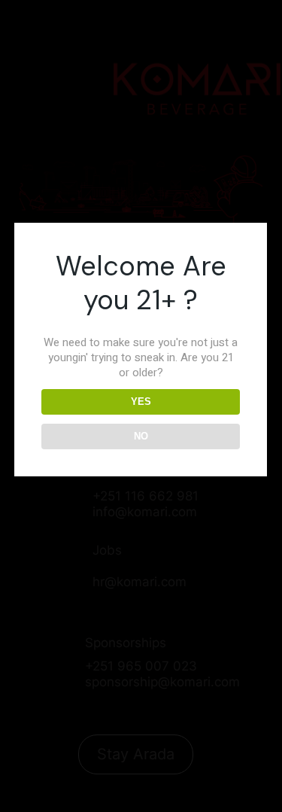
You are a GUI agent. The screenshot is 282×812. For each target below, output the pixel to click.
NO (141, 436)
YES (141, 401)
